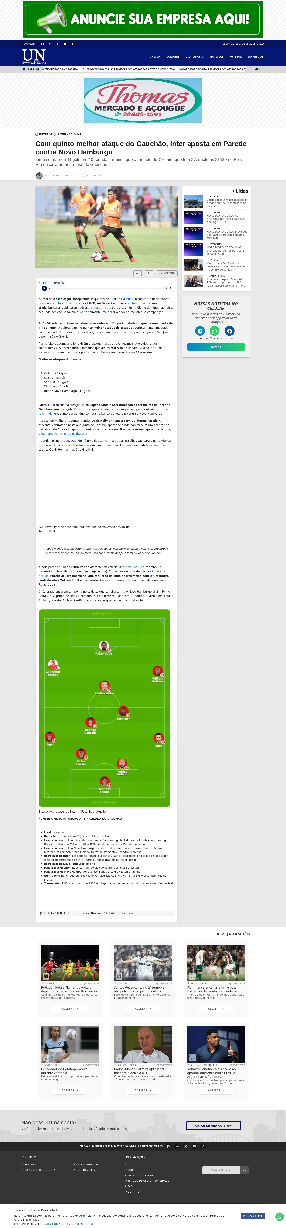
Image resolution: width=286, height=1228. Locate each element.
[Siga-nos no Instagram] (177, 1146)
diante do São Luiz (131, 567)
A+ (149, 273)
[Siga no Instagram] (50, 44)
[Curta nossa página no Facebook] (168, 1146)
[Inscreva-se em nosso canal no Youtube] (194, 1146)
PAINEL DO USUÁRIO (140, 1175)
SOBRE (131, 1169)
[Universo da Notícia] (50, 56)
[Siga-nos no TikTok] (203, 1146)
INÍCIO (131, 1164)
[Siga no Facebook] (42, 44)
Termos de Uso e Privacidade (148, 1180)
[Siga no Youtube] (65, 44)
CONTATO (133, 1191)
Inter (135, 303)
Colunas (174, 56)
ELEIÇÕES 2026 (85, 1169)
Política (30, 1164)
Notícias (218, 56)
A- (137, 273)
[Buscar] (244, 1170)
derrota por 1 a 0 (99, 308)
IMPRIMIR (168, 273)
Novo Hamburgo (69, 303)
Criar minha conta (212, 1126)
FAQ (130, 1186)
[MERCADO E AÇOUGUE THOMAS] (143, 100)
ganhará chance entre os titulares (64, 434)
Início (156, 56)
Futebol (237, 56)
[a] (143, 19)
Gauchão (127, 299)
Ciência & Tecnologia (39, 1169)
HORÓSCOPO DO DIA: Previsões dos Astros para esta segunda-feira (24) (212, 69)
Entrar (31, 44)
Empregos (255, 56)
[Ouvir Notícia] (44, 288)
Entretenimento (87, 1164)
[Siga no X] (57, 44)
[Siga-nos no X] (186, 1146)
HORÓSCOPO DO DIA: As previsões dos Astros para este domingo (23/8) (114, 69)
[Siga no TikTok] (72, 44)
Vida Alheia (196, 56)
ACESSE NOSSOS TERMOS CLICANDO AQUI (69, 1223)
